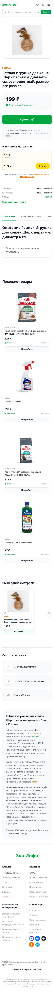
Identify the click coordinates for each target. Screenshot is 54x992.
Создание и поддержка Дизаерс (27, 969)
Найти (46, 12)
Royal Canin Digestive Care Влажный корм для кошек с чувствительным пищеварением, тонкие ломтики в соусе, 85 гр (26, 335)
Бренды (6, 892)
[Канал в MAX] (31, 938)
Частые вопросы (37, 920)
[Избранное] (37, 4)
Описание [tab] (9, 216)
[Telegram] (37, 944)
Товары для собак (11, 877)
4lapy (34, 781)
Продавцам (35, 887)
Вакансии (34, 924)
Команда (33, 915)
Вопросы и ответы (38, 896)
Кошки (35, 736)
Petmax (35, 733)
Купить (42, 166)
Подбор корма (36, 882)
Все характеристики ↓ (14, 202)
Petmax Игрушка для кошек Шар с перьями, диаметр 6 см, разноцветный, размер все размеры (18, 623)
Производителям (37, 892)
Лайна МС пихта (13, 401)
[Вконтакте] (37, 938)
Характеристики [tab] (31, 216)
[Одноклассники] (31, 944)
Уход (4, 882)
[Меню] (49, 5)
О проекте (34, 910)
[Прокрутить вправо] (49, 613)
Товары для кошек (11, 872)
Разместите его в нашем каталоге (35, 175)
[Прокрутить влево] (5, 613)
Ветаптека (7, 887)
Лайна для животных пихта (18, 542)
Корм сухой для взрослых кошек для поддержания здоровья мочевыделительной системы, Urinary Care (26, 474)
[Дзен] (43, 938)
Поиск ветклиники (38, 877)
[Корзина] (43, 4)
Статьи (32, 872)
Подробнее (27, 349)
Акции (5, 896)
